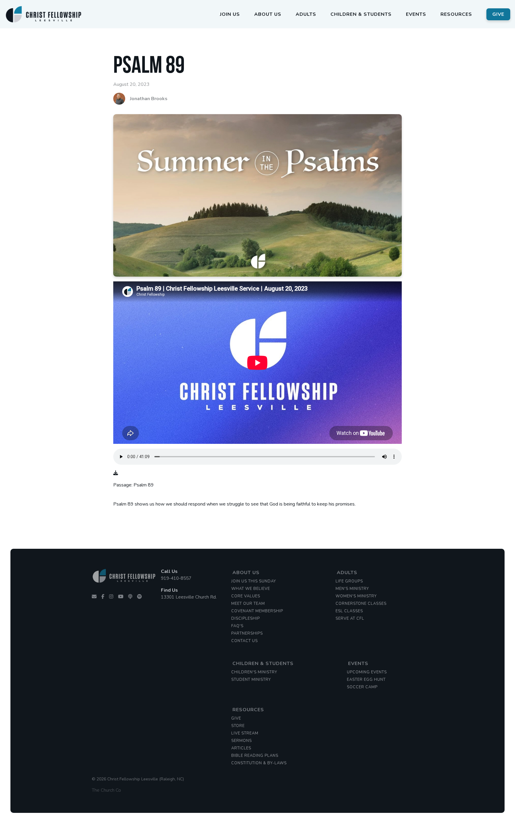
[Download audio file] (115, 473)
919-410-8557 (176, 578)
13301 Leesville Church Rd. (189, 597)
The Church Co (106, 790)
